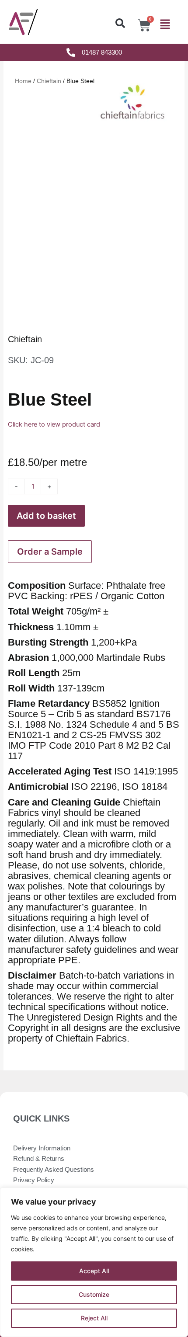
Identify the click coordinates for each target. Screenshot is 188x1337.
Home (23, 80)
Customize (94, 1294)
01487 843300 (102, 52)
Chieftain (25, 339)
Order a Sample (50, 551)
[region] (94, 1262)
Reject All (94, 1318)
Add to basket (46, 515)
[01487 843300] (70, 52)
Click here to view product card (54, 424)
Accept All (94, 1270)
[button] (120, 23)
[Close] (179, 1195)
